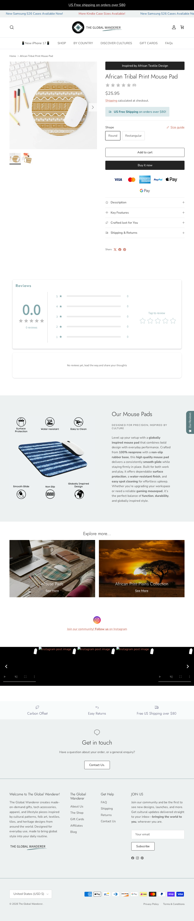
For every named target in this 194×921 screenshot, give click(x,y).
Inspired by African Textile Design (145, 66)
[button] (92, 296)
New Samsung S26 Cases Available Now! (152, 14)
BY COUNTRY (83, 43)
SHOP (62, 43)
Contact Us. (97, 765)
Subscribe (143, 846)
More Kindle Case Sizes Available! (85, 14)
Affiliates (76, 826)
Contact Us (108, 821)
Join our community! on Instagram (97, 629)
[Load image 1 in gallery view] (53, 105)
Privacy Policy (151, 904)
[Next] (187, 666)
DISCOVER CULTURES (116, 43)
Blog (73, 832)
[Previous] (6, 666)
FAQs (169, 43)
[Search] (11, 27)
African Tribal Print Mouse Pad (36, 56)
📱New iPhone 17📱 (35, 43)
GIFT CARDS (149, 43)
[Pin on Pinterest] (124, 249)
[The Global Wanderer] (97, 27)
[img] (118, 85)
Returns (106, 815)
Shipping (111, 101)
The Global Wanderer (31, 904)
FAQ (104, 802)
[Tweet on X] (115, 249)
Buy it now (145, 165)
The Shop (76, 813)
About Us (76, 806)
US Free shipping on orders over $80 (97, 5)
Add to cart (145, 152)
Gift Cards (77, 819)
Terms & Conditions (174, 904)
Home (12, 56)
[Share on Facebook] (119, 249)
